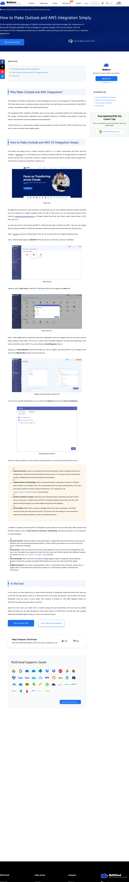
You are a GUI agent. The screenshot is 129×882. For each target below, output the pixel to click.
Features (32, 3)
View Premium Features (51, 623)
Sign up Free (106, 78)
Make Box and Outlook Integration (105, 100)
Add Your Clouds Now (69, 702)
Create (15, 234)
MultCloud (19, 155)
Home (4, 9)
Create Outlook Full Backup (103, 103)
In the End (15, 76)
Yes (66, 641)
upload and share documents (24, 216)
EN (107, 3)
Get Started (94, 3)
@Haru (82, 41)
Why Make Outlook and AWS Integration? (26, 69)
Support (78, 3)
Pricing (55, 3)
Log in (86, 3)
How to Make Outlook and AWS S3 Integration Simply (30, 72)
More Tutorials (99, 106)
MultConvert (66, 3)
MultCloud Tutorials (13, 9)
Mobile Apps (44, 3)
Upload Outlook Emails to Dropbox (105, 97)
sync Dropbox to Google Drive (34, 555)
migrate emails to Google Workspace (25, 492)
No (77, 641)
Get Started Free (12, 42)
